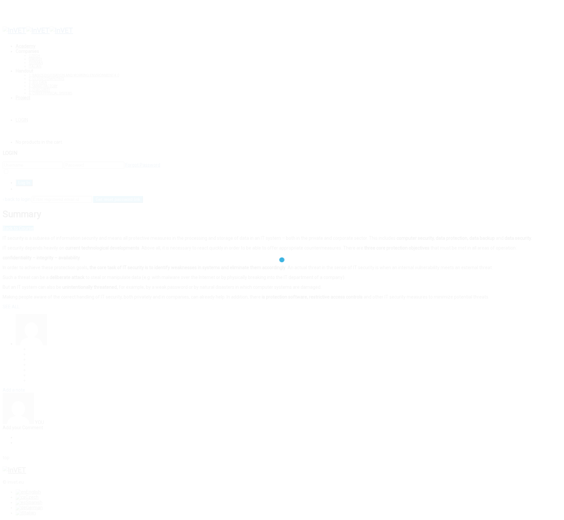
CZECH (34, 55)
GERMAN (36, 63)
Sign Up (23, 188)
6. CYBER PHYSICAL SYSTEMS (50, 93)
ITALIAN (35, 66)
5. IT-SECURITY (39, 89)
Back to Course (18, 228)
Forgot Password (142, 165)
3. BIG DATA (38, 82)
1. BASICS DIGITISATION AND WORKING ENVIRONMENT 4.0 (74, 75)
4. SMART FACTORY (43, 86)
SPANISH (35, 59)
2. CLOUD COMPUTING (46, 79)
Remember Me (24, 172)
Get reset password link (118, 199)
